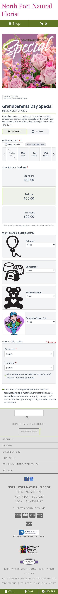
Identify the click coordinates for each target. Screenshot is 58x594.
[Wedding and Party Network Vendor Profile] (29, 564)
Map (30, 591)
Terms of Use (49, 583)
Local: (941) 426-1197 (29, 501)
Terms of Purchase (30, 583)
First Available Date (35, 144)
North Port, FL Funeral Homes (20, 569)
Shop (16, 23)
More (6, 125)
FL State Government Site (43, 578)
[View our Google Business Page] (31, 480)
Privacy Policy (9, 583)
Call (10, 591)
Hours (50, 591)
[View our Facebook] (26, 480)
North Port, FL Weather (14, 578)
